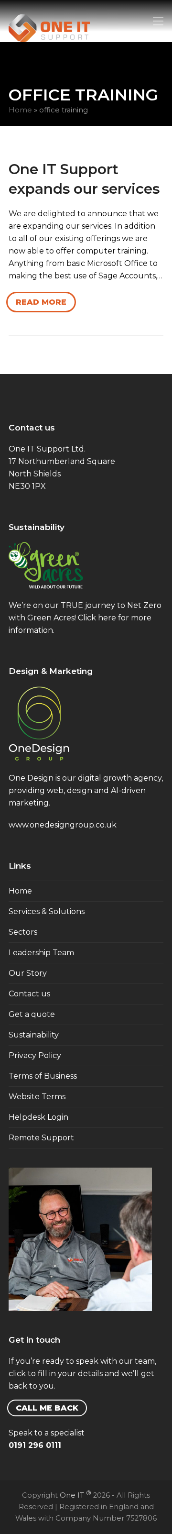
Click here (97, 617)
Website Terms (37, 1096)
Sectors (23, 932)
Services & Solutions (47, 911)
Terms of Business (43, 1076)
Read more (41, 302)
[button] (158, 21)
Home (20, 110)
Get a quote (32, 1014)
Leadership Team (41, 952)
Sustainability (34, 1034)
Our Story (28, 973)
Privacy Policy (35, 1055)
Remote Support (41, 1137)
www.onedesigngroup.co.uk (63, 824)
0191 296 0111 (35, 1445)
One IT (75, 1495)
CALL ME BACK (47, 1408)
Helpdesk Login (38, 1117)
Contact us (29, 993)
